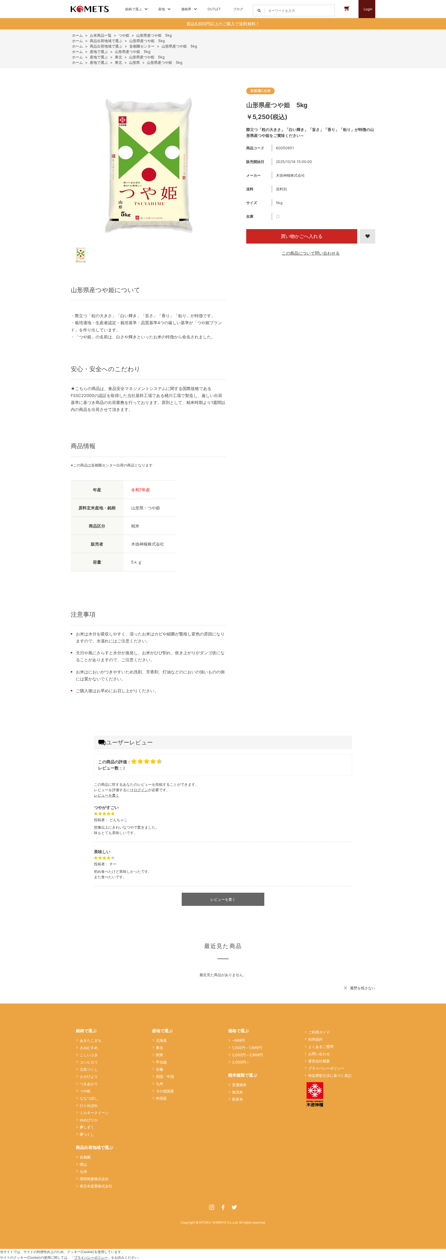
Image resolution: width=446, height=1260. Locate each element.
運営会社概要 (319, 1061)
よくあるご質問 (320, 1046)
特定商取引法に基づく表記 (330, 1075)
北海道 (161, 1040)
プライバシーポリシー (326, 1068)
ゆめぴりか (89, 1120)
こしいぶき (89, 1055)
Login (368, 9)
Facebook (223, 1207)
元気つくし (89, 1069)
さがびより (89, 1076)
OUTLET (214, 9)
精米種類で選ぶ (242, 1075)
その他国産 (165, 1091)
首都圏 (85, 1157)
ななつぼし (89, 1098)
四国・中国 (165, 1076)
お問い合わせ (319, 1054)
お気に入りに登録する (367, 236)
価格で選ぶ (238, 1030)
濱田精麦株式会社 (94, 1179)
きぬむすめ (89, 1047)
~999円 (238, 1040)
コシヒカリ (89, 1062)
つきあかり (89, 1084)
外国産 (161, 1098)
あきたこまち (90, 1040)
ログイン (141, 790)
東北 (159, 1047)
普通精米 (239, 1085)
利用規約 (315, 1039)
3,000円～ (241, 1062)
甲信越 (161, 1062)
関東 (159, 1055)
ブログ (238, 9)
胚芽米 (237, 1099)
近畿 (159, 1069)
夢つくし (87, 1134)
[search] (259, 10)
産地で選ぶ (162, 1030)
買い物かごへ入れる (302, 236)
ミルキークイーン (94, 1112)
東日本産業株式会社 (96, 1186)
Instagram (211, 1207)
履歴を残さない (362, 988)
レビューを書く (106, 795)
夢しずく (87, 1127)
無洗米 (237, 1092)
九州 (83, 1171)
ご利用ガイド (319, 1032)
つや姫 (85, 1091)
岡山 (83, 1164)
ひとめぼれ (89, 1105)
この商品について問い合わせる (311, 253)
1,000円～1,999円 (247, 1047)
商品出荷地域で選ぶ (94, 1147)
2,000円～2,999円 (247, 1055)
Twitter (234, 1207)
